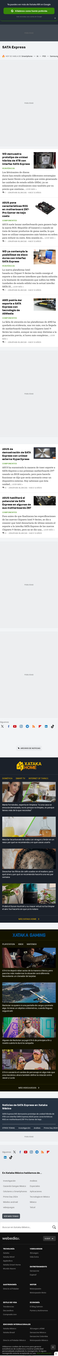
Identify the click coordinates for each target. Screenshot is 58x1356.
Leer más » (31, 189)
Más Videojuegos (27, 1087)
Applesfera (8, 1260)
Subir (47, 1238)
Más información (44, 1353)
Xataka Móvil (8, 1256)
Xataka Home (29, 766)
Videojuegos (29, 935)
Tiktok (52, 726)
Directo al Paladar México (14, 1340)
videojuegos (8, 1207)
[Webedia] (11, 1240)
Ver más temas (11, 1216)
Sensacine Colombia (39, 1336)
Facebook (8, 726)
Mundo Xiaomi (9, 1268)
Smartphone (27, 56)
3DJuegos (34, 1253)
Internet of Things (38, 778)
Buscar (54, 1227)
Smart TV (20, 778)
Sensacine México (38, 1332)
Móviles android (10, 1202)
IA (37, 56)
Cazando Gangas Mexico (14, 1186)
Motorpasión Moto (38, 1292)
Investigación (24, 1127)
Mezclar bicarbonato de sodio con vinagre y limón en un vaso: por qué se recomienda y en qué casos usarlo (28, 841)
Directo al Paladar (11, 1288)
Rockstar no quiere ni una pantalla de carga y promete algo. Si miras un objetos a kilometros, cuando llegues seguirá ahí (27, 1008)
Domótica (7, 778)
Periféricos (8, 168)
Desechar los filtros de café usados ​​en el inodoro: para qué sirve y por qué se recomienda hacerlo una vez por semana (27, 874)
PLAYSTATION (8, 944)
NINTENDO (32, 944)
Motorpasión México (39, 1340)
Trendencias (8, 1306)
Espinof (33, 1274)
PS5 (44, 56)
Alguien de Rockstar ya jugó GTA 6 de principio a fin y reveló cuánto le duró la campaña (27, 1041)
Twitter (2, 726)
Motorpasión (35, 1288)
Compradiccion (10, 1314)
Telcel (32, 1207)
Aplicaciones (36, 1191)
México (33, 1202)
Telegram (27, 726)
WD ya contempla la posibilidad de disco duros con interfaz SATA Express (15, 256)
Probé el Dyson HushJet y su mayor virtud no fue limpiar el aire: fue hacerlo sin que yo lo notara (28, 907)
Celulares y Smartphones (15, 1191)
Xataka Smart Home (12, 1264)
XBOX (20, 944)
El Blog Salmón (36, 1306)
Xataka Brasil (9, 1332)
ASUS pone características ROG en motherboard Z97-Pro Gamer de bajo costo (15, 209)
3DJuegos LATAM (37, 1328)
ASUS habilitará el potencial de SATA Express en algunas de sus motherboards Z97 (16, 503)
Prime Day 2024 (51, 1127)
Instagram (21, 726)
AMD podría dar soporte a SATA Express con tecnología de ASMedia (12, 306)
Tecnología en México (40, 1196)
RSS (33, 726)
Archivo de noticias (30, 748)
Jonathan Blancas (17, 192)
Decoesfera (8, 1310)
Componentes (9, 220)
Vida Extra (34, 1256)
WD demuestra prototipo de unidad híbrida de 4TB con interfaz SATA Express (16, 159)
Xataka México (9, 1328)
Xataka (6, 1253)
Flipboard (40, 726)
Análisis (37, 1127)
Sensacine (34, 1270)
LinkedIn (46, 726)
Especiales (35, 1186)
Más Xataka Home (27, 919)
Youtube (15, 726)
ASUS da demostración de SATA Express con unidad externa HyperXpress (16, 454)
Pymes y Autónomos (39, 1310)
